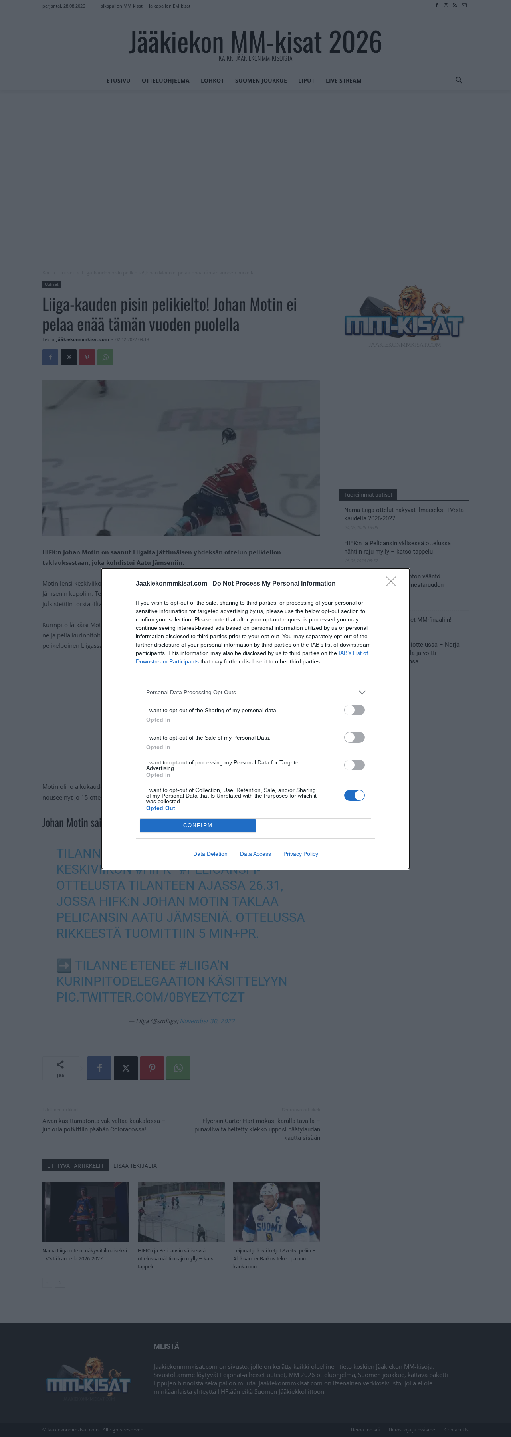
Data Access (255, 854)
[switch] (354, 710)
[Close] (393, 583)
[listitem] (255, 692)
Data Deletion (210, 854)
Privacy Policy (300, 854)
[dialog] (255, 718)
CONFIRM (198, 825)
